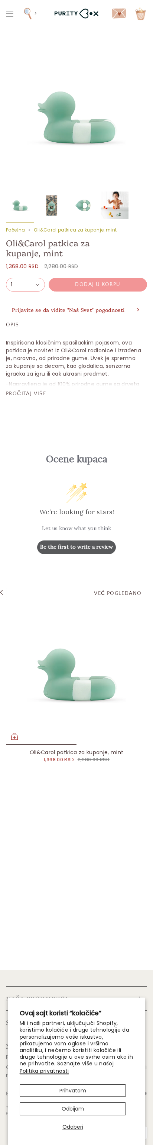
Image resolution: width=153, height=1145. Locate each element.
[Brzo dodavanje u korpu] (14, 736)
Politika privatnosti (44, 1071)
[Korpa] (140, 13)
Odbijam (73, 1108)
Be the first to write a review (76, 546)
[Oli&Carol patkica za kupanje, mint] (76, 674)
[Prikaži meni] (9, 13)
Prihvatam (72, 1090)
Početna (15, 230)
